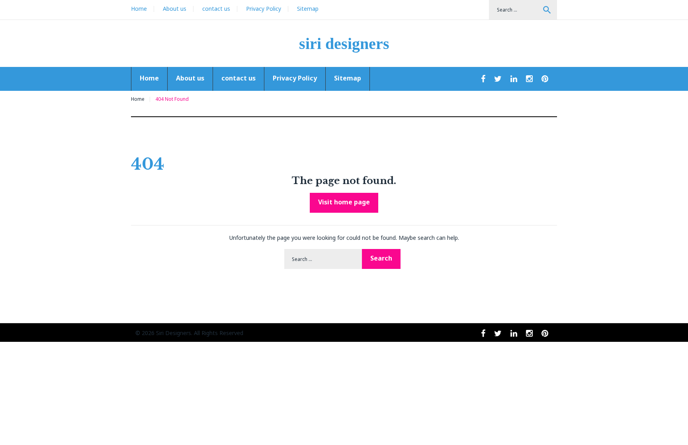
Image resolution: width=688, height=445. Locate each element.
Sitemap (308, 8)
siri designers (344, 44)
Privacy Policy (263, 8)
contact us (216, 8)
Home (139, 8)
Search (547, 10)
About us (174, 8)
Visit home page (344, 202)
